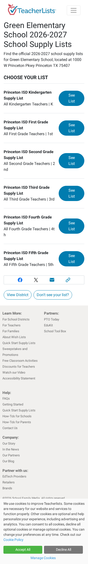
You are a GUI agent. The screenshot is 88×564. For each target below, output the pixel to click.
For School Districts (16, 319)
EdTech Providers (14, 476)
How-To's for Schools (17, 416)
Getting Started (12, 404)
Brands (7, 488)
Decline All (63, 549)
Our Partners (11, 455)
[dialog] (44, 531)
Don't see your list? (53, 294)
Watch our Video (13, 372)
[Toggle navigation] (73, 10)
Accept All (22, 549)
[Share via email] (52, 279)
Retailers (8, 482)
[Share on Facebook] (20, 279)
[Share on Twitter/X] (36, 279)
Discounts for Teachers (18, 366)
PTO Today (51, 319)
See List (76, 98)
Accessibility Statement (18, 378)
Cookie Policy (13, 540)
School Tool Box (55, 331)
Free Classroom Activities (20, 360)
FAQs (6, 398)
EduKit (48, 325)
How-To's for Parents (16, 422)
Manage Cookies (43, 558)
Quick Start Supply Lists (18, 343)
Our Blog (8, 461)
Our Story (8, 443)
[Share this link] (68, 279)
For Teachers (11, 325)
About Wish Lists (14, 337)
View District (17, 294)
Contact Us (10, 428)
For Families (10, 331)
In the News (10, 449)
